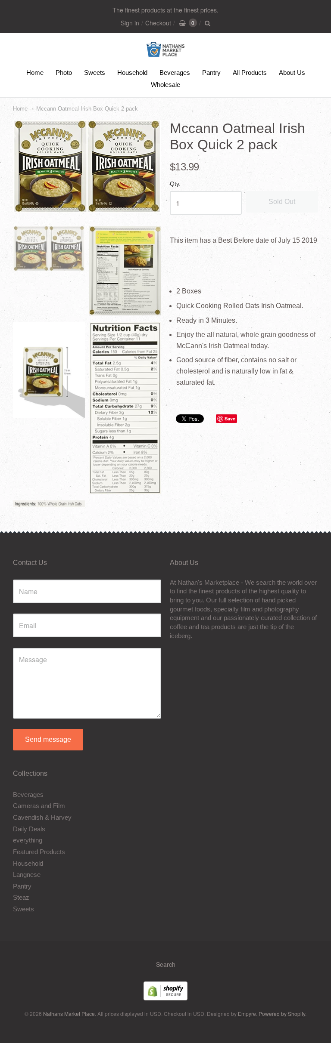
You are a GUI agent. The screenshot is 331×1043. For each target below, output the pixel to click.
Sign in (130, 23)
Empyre (247, 1013)
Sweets (94, 72)
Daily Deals (29, 829)
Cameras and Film (39, 805)
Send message (48, 739)
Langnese (27, 874)
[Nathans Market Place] (166, 52)
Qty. (175, 184)
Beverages (174, 72)
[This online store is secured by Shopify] (165, 998)
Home (35, 72)
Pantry (211, 72)
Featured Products (39, 851)
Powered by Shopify (282, 1013)
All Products (250, 72)
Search (165, 964)
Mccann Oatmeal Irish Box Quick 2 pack (87, 108)
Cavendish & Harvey (42, 817)
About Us (292, 72)
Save (230, 418)
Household (132, 72)
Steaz (21, 897)
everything (27, 840)
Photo (64, 72)
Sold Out (282, 201)
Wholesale (165, 84)
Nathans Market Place (69, 1013)
